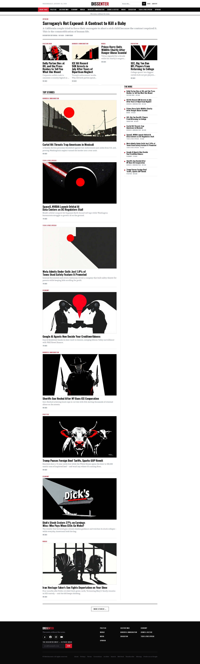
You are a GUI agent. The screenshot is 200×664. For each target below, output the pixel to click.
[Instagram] (56, 637)
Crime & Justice (113, 10)
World (82, 10)
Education (132, 10)
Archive (106, 657)
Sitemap (139, 657)
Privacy (82, 657)
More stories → (100, 609)
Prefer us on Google (150, 657)
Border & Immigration (96, 10)
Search (113, 657)
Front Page (43, 10)
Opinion (158, 10)
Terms (89, 657)
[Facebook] (50, 637)
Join (68, 646)
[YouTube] (61, 637)
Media (123, 10)
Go (144, 4)
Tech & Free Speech (145, 10)
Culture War (64, 10)
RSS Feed (121, 657)
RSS (148, 4)
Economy (74, 10)
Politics (53, 10)
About (154, 4)
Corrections (98, 657)
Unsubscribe (130, 657)
